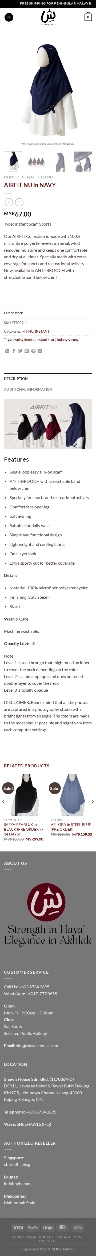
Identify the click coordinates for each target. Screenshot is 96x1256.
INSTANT (28, 177)
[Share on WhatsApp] (7, 351)
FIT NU (47, 177)
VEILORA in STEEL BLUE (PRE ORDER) (71, 826)
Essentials (48, 1241)
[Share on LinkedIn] (40, 351)
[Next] (90, 165)
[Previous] (3, 812)
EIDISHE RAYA (24, 1237)
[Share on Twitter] (20, 351)
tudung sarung (68, 339)
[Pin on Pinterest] (33, 351)
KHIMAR (46, 1237)
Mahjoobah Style (19, 1202)
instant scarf (46, 339)
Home (9, 177)
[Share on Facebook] (14, 351)
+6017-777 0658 (41, 993)
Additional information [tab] (28, 389)
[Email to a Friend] (27, 351)
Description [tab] (16, 379)
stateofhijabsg (17, 1164)
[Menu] (9, 17)
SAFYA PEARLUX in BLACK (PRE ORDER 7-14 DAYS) (23, 829)
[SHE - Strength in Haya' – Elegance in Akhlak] (48, 17)
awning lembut (24, 339)
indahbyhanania (19, 1183)
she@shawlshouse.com (37, 1045)
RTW (78, 1237)
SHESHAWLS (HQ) (34, 1124)
